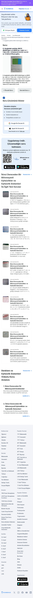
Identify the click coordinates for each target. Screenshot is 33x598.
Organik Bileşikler (22, 533)
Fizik (2, 462)
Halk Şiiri (20, 548)
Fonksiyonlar (21, 510)
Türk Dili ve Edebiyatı (7, 471)
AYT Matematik (21, 443)
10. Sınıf (3, 543)
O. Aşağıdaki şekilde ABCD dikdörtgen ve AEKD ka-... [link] (16, 40)
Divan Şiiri (20, 551)
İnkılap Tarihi (5, 482)
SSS (18, 562)
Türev (19, 499)
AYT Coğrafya (21, 462)
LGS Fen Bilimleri (22, 473)
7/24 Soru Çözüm (6, 501)
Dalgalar (19, 525)
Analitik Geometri (22, 519)
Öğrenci (3, 434)
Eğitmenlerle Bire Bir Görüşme (7, 504)
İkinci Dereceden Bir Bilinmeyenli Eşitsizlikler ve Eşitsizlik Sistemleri (15, 38)
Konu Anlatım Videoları (8, 522)
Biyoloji (3, 468)
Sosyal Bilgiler (5, 485)
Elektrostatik (21, 522)
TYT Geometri (21, 437)
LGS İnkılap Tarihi (22, 476)
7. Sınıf (3, 551)
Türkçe (3, 474)
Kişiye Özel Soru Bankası (6, 518)
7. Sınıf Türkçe (21, 482)
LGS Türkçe (20, 471)
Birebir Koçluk (5, 508)
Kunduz (3, 35)
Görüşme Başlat (10, 30)
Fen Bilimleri (5, 479)
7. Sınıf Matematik (22, 479)
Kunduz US (4, 443)
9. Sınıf (3, 546)
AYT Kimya (20, 451)
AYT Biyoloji (20, 454)
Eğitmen (3, 437)
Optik (18, 528)
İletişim (19, 565)
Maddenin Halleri (22, 536)
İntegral (19, 501)
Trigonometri (21, 516)
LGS (2, 574)
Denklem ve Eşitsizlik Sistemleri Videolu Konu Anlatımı (15, 375)
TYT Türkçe (20, 440)
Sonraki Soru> (25, 90)
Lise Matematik (16, 35)
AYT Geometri (21, 446)
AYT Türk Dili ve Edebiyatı (22, 458)
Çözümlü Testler (6, 525)
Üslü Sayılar (20, 504)
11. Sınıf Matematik (22, 465)
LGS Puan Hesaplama (7, 496)
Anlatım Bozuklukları (23, 545)
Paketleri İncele (24, 30)
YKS (2, 565)
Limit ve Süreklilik (22, 496)
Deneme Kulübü (6, 514)
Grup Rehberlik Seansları (5, 528)
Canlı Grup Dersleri (7, 511)
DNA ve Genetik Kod (23, 531)
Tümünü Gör (26, 174)
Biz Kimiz (20, 556)
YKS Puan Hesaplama (7, 493)
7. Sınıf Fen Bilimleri (23, 485)
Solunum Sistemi (22, 542)
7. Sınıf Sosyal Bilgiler (23, 488)
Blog (18, 559)
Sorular (9, 35)
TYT (2, 571)
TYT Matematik (21, 434)
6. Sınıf (3, 554)
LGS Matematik (21, 468)
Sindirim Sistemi (22, 539)
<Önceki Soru (8, 90)
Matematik (4, 456)
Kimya (3, 465)
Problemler (20, 513)
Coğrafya (4, 477)
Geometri (4, 459)
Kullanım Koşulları (22, 570)
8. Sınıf (3, 549)
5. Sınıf (3, 557)
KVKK (19, 567)
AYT (2, 568)
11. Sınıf (3, 540)
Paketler (3, 446)
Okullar (3, 440)
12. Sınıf (3, 537)
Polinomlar (20, 507)
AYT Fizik (20, 448)
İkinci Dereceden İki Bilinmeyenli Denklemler (15, 387)
